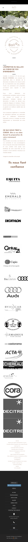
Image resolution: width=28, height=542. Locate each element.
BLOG (14, 505)
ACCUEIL (14, 492)
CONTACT (14, 508)
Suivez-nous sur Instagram (15, 485)
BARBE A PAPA (14, 502)
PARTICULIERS (14, 497)
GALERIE (14, 500)
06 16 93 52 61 (14, 1)
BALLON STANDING (14, 529)
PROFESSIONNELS (14, 495)
